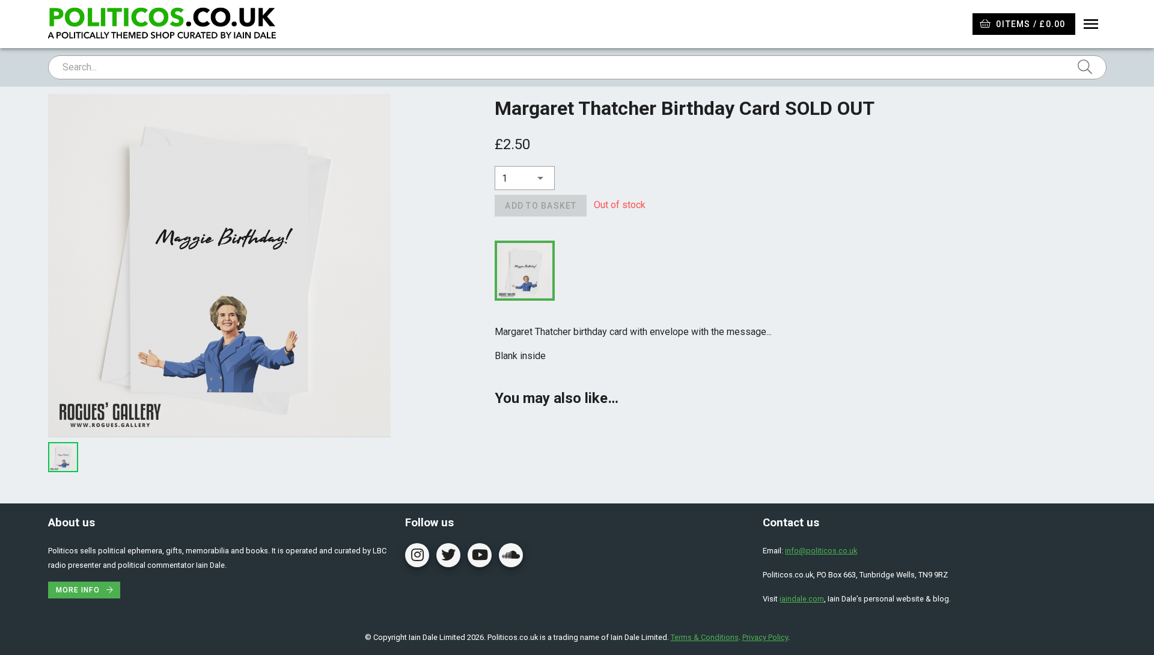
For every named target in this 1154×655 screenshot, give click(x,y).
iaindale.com (802, 598)
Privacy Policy (765, 637)
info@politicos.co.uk (821, 550)
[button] (525, 178)
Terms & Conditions (705, 637)
